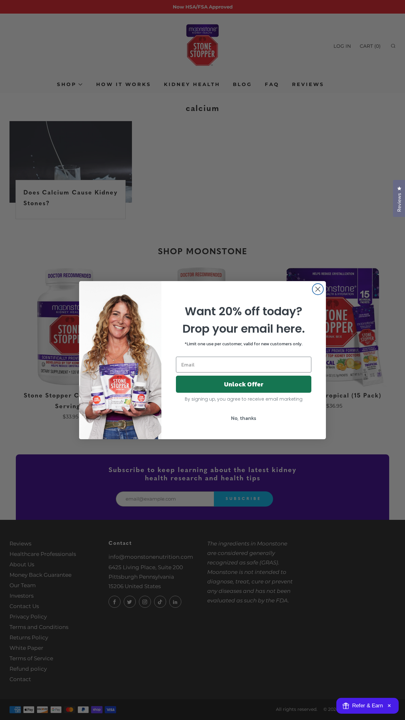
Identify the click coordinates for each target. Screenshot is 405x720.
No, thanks (243, 418)
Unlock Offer (244, 384)
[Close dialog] (317, 289)
